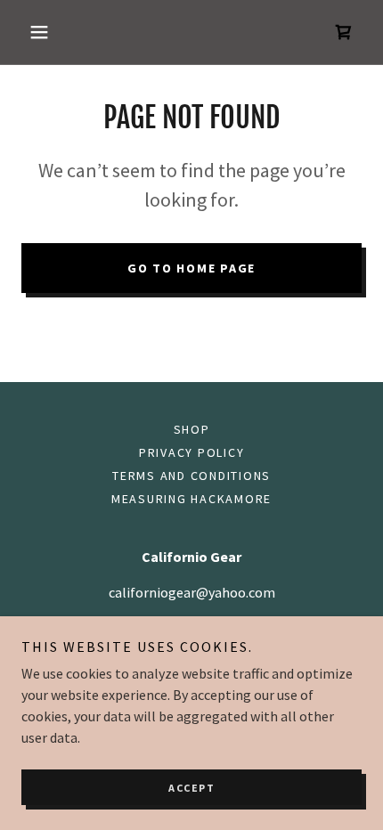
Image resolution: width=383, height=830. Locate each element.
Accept (191, 787)
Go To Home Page (191, 268)
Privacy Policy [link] (192, 452)
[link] (344, 32)
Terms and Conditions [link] (191, 476)
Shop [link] (192, 429)
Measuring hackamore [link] (191, 499)
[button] (46, 32)
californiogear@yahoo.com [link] (192, 592)
